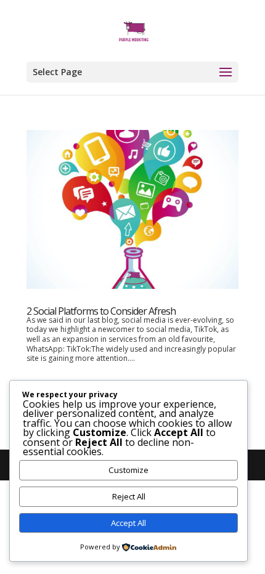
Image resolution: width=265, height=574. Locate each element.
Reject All (128, 496)
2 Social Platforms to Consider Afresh (101, 311)
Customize (128, 469)
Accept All (128, 522)
